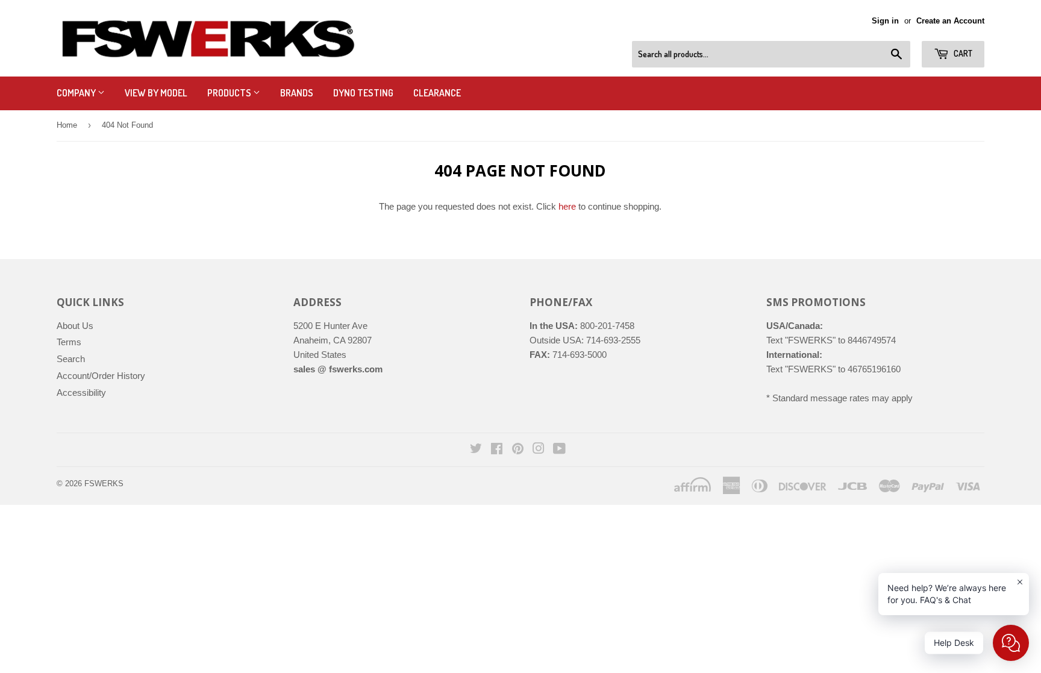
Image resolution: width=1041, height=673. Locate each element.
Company (77, 93)
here (567, 206)
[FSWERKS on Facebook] (496, 450)
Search (71, 359)
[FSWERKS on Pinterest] (517, 450)
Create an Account (950, 20)
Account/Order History (101, 376)
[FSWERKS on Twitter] (476, 450)
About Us (75, 326)
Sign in (885, 20)
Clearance (437, 93)
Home (67, 125)
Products (230, 93)
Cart (962, 53)
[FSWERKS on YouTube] (559, 450)
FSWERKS (103, 483)
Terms (69, 342)
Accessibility (81, 392)
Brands (296, 93)
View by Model (156, 93)
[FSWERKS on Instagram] (539, 450)
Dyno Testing (363, 93)
